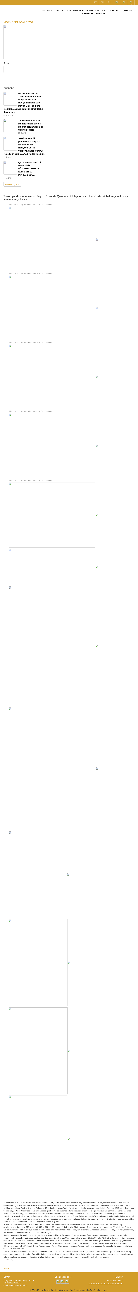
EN (102, 2)
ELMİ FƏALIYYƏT (73, 11)
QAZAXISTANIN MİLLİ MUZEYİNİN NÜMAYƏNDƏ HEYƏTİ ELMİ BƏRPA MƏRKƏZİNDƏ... (29, 168)
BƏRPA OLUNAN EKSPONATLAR (87, 12)
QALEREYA (127, 11)
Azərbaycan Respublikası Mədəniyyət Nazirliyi (106, 1284)
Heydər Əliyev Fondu (115, 1281)
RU (109, 2)
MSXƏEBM (60, 11)
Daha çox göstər (12, 184)
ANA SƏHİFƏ (47, 11)
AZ (95, 2)
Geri (6, 1268)
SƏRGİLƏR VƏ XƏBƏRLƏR (100, 12)
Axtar (22, 80)
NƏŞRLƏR (114, 11)
